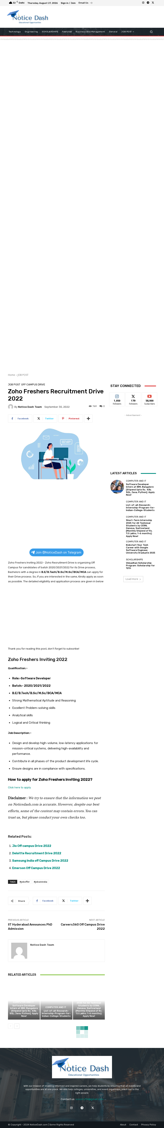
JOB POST (23, 375)
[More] (88, 419)
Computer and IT (23, 1002)
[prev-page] (10, 1026)
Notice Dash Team (30, 407)
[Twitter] (152, 3)
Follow (117, 395)
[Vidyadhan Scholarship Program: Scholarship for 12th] (117, 564)
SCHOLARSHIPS (134, 560)
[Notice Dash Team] (11, 406)
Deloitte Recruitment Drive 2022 (36, 853)
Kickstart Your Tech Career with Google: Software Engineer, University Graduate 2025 (140, 549)
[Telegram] (148, 3)
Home (11, 375)
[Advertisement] (101, 17)
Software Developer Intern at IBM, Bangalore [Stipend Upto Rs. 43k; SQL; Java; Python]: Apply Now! (24, 1011)
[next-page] (16, 1026)
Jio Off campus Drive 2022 (32, 846)
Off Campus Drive (33, 384)
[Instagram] (143, 3)
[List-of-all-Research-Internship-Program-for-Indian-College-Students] (56, 1000)
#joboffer (25, 881)
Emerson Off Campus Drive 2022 (36, 868)
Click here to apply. (19, 787)
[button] (151, 32)
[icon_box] (86, 3)
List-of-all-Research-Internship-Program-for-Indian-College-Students (56, 1013)
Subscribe (149, 395)
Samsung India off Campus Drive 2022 (40, 860)
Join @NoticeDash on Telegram (58, 552)
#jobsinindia (40, 881)
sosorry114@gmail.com (89, 1099)
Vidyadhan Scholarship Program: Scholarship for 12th (140, 565)
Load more (132, 579)
